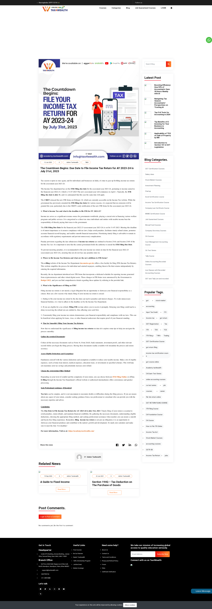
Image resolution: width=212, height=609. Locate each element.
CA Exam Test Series (153, 374)
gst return (163, 318)
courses (149, 391)
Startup (148, 191)
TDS (156, 330)
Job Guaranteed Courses (145, 8)
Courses (102, 8)
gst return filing (151, 347)
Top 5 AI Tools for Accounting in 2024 (162, 113)
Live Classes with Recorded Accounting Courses (155, 271)
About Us (105, 550)
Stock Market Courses (153, 180)
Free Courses (77, 550)
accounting (150, 306)
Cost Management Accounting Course (156, 243)
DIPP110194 (48, 3)
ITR (147, 330)
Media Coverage (78, 568)
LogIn (163, 8)
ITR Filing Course (152, 409)
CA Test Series (150, 250)
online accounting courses (155, 379)
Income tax (150, 318)
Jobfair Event (77, 564)
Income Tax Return (153, 456)
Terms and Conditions (109, 557)
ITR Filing (149, 336)
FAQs (103, 568)
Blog (128, 8)
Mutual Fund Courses (153, 225)
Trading (166, 336)
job (164, 385)
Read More (62, 489)
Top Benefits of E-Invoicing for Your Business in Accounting (161, 125)
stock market (161, 301)
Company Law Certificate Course (157, 208)
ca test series (151, 385)
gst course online (152, 362)
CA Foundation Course (154, 415)
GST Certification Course (155, 341)
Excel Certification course (154, 197)
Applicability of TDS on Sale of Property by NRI (162, 135)
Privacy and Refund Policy (110, 561)
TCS (165, 330)
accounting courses (153, 444)
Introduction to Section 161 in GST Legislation (162, 145)
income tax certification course (157, 354)
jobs (166, 456)
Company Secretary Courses (155, 231)
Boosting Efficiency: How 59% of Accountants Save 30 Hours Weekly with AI (162, 89)
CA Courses (149, 236)
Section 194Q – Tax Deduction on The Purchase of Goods (112, 483)
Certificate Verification (109, 572)
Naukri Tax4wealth (79, 557)
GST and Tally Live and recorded (157, 279)
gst (147, 301)
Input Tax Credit (152, 312)
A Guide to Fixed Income (55, 481)
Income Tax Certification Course (157, 202)
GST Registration (152, 324)
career (162, 391)
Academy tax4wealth (153, 368)
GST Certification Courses (155, 169)
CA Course (150, 420)
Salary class (149, 174)
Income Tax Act (152, 432)
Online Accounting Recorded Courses (155, 263)
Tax (165, 324)
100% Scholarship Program (81, 561)
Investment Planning (152, 186)
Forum (104, 564)
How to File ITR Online (154, 426)
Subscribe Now (162, 554)
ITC (165, 312)
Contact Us (105, 553)
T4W (158, 336)
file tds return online (153, 397)
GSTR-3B (149, 450)
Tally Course (149, 256)
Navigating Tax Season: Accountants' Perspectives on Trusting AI (161, 103)
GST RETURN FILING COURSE (156, 403)
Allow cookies (130, 605)
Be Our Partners (78, 553)
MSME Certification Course (155, 214)
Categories (116, 8)
